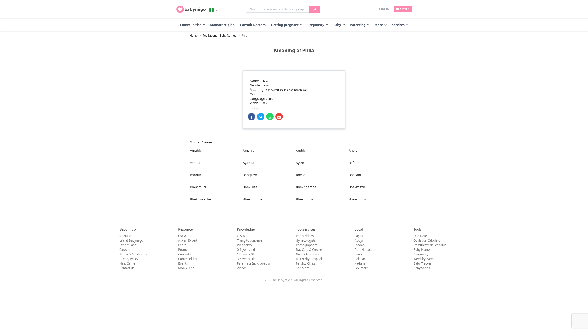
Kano (358, 254)
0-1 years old (246, 250)
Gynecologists (306, 240)
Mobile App (186, 268)
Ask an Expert (187, 240)
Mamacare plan (222, 25)
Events (183, 263)
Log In (384, 9)
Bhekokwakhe (200, 199)
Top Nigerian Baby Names (219, 35)
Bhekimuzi (198, 187)
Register (403, 9)
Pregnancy (316, 25)
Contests (184, 254)
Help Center (127, 263)
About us (125, 236)
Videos (241, 268)
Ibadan (360, 245)
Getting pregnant (285, 25)
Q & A (182, 236)
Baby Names (422, 250)
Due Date (420, 236)
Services (398, 25)
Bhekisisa (250, 187)
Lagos (359, 236)
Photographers (306, 245)
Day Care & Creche (309, 250)
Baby (337, 25)
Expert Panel (128, 245)
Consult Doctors (253, 25)
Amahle (196, 150)
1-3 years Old (246, 254)
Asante (195, 162)
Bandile (196, 175)
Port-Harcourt (364, 250)
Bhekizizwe (357, 187)
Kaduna (360, 263)
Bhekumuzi (304, 199)
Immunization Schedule (430, 245)
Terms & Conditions (133, 254)
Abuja (359, 240)
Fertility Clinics (306, 263)
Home (194, 35)
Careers (124, 250)
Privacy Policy (128, 259)
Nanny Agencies (307, 254)
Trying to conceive (249, 240)
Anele (353, 150)
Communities (190, 25)
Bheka (300, 175)
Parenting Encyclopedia (253, 263)
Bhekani (355, 175)
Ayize (300, 162)
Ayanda (248, 162)
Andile (301, 150)
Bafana (354, 162)
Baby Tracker (422, 263)
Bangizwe (250, 175)
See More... (304, 268)
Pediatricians (305, 236)
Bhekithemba (306, 187)
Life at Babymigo (131, 240)
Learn (182, 245)
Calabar (360, 259)
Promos (183, 250)
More (379, 25)
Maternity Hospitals (309, 259)
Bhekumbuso (253, 199)
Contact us (126, 268)
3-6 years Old (246, 259)
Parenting (358, 25)
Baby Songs (421, 268)
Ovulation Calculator (427, 240)
